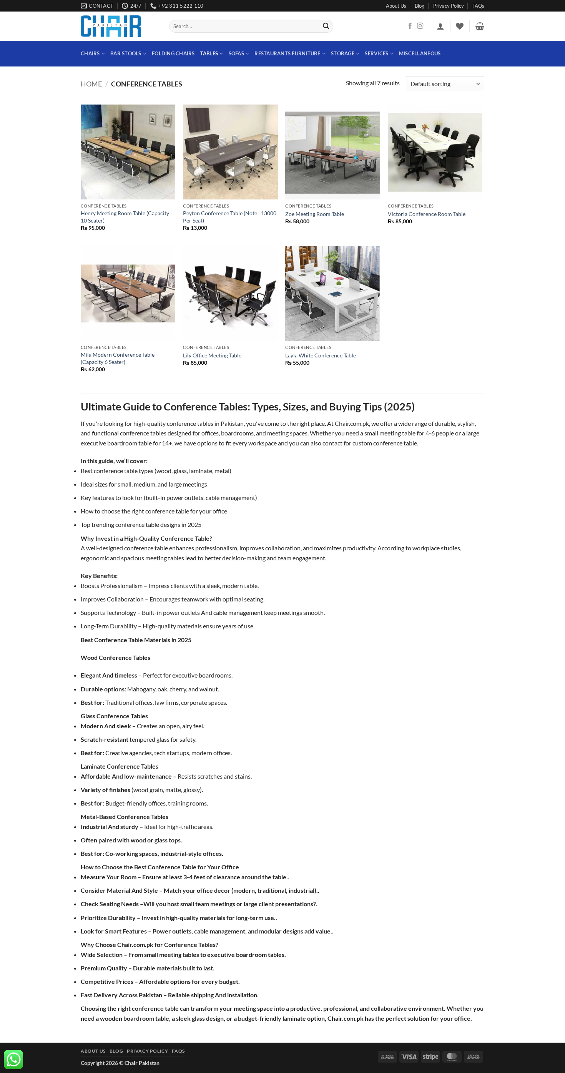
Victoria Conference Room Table (426, 214)
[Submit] (326, 26)
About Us (396, 6)
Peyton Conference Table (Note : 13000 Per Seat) (229, 217)
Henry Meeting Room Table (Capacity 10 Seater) (125, 217)
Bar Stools (125, 53)
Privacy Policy (448, 6)
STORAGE (342, 53)
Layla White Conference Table (320, 355)
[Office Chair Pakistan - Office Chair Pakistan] (119, 26)
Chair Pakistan (142, 1063)
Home (91, 84)
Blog (419, 6)
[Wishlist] (460, 26)
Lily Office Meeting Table (212, 355)
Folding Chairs (173, 53)
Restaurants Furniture (287, 53)
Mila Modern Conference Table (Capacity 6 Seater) (118, 358)
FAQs (478, 6)
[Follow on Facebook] (410, 26)
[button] (440, 26)
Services (376, 53)
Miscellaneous (419, 53)
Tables (209, 53)
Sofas (236, 53)
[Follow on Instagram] (420, 26)
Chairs (90, 53)
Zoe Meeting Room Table (314, 214)
